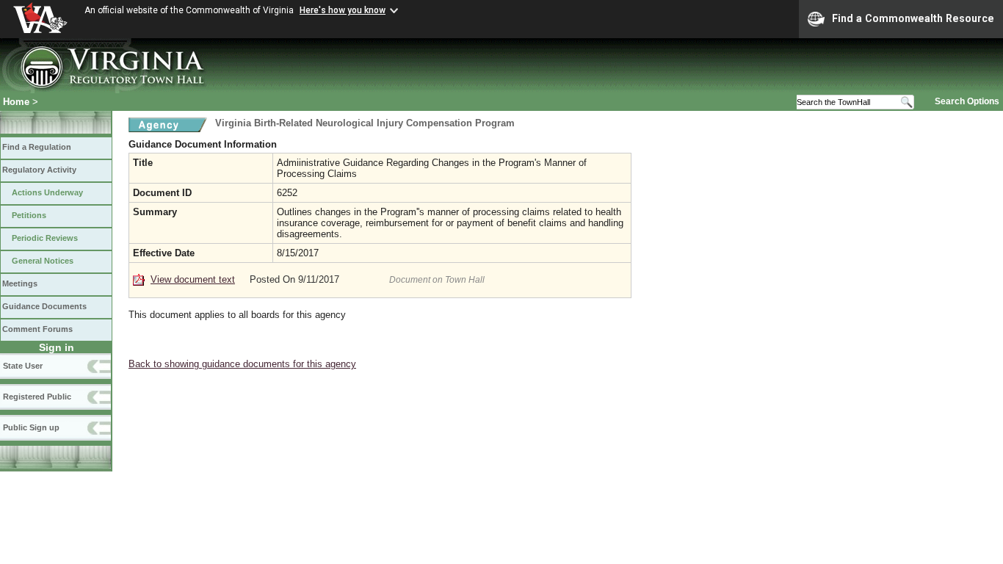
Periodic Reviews (45, 238)
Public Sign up (31, 427)
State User (23, 365)
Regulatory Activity (39, 169)
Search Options (967, 101)
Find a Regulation (36, 146)
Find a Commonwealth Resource (913, 18)
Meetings (19, 283)
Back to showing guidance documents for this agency (242, 363)
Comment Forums (37, 329)
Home (16, 101)
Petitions (29, 215)
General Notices (42, 260)
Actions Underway (47, 192)
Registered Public (37, 396)
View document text (193, 279)
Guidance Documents (44, 306)
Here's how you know (342, 10)
